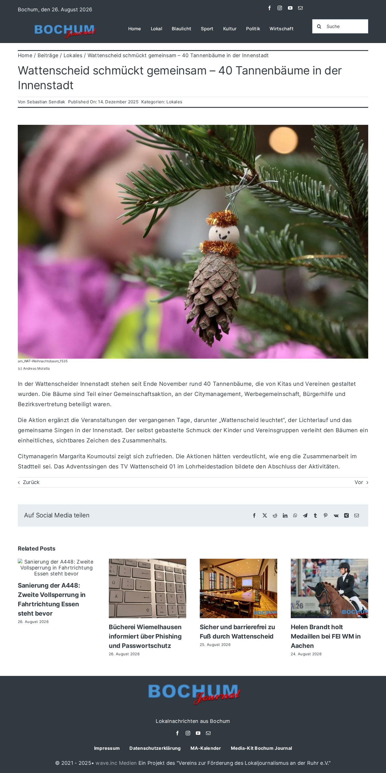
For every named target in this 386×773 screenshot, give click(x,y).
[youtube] (290, 8)
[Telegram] (305, 515)
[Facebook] (254, 515)
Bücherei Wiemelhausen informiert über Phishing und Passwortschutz (145, 636)
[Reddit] (275, 515)
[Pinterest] (325, 515)
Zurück (31, 482)
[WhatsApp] (295, 515)
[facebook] (269, 8)
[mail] (300, 8)
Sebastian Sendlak (46, 101)
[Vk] (336, 515)
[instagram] (279, 8)
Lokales (174, 101)
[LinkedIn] (285, 515)
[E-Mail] (357, 515)
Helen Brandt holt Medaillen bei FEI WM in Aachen (326, 636)
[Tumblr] (315, 515)
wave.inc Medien (116, 763)
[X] (265, 515)
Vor (359, 482)
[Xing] (346, 515)
